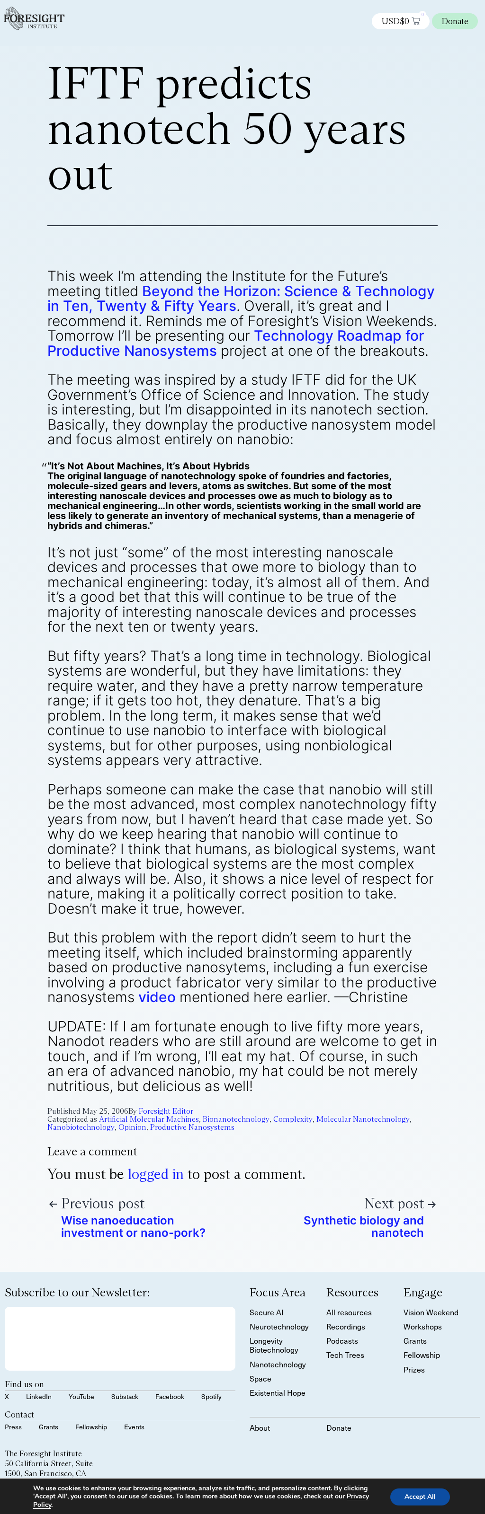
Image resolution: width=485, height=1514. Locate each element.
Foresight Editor (166, 1111)
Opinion (132, 1127)
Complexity (293, 1119)
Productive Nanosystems (192, 1127)
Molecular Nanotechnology (363, 1119)
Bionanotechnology (236, 1119)
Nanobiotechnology (81, 1127)
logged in (156, 1174)
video (157, 996)
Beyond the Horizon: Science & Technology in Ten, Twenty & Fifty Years (241, 298)
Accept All (420, 1497)
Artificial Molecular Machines (149, 1119)
